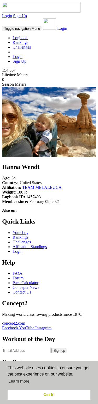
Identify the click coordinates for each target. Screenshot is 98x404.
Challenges (22, 47)
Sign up (59, 351)
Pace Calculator (25, 282)
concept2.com (13, 323)
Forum (18, 278)
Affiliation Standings (30, 246)
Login (7, 16)
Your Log (20, 232)
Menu (22, 29)
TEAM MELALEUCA (42, 187)
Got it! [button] (49, 395)
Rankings (20, 42)
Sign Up (20, 16)
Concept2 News (26, 287)
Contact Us (22, 292)
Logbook (20, 38)
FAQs (17, 273)
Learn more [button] (19, 381)
